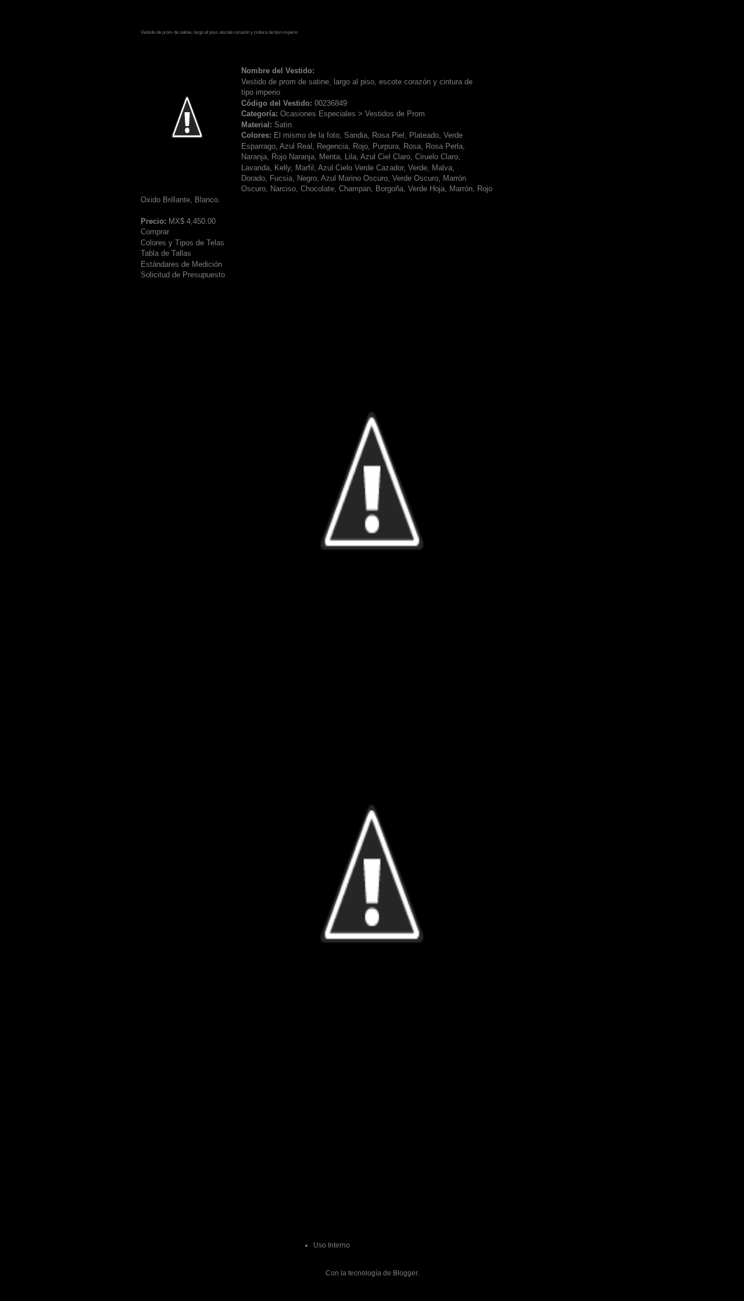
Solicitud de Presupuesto (183, 274)
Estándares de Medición (181, 264)
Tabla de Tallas (166, 253)
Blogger (405, 1273)
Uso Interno (331, 1245)
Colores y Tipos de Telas (182, 242)
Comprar (155, 231)
